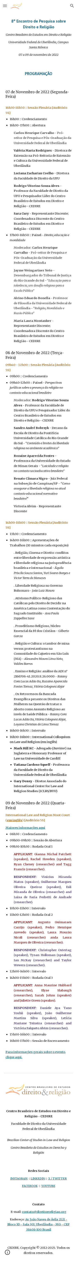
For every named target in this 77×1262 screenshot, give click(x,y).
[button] (5, 5)
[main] (38, 38)
